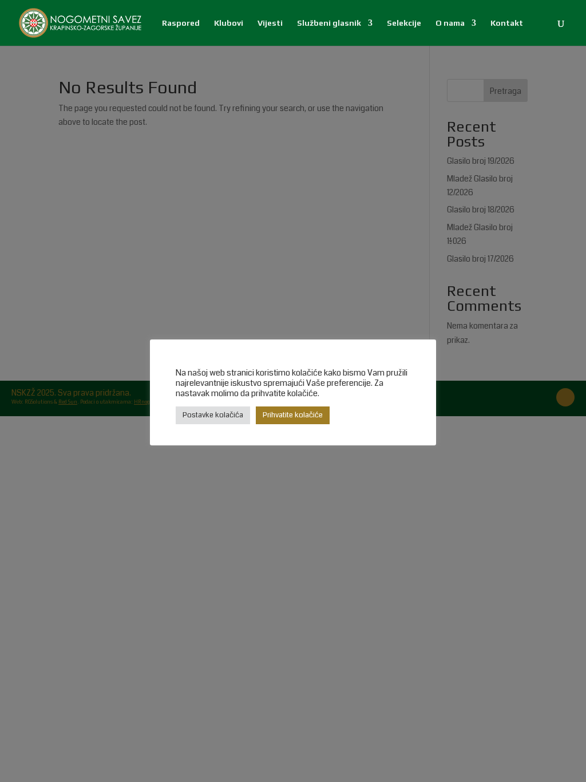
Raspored (181, 23)
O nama (450, 23)
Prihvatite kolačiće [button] (293, 415)
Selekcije (404, 23)
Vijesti (270, 23)
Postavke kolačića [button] (213, 415)
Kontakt (506, 23)
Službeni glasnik (329, 23)
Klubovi (228, 23)
